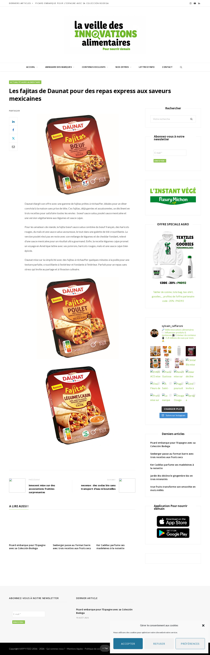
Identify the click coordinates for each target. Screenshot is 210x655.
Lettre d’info (147, 67)
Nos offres (122, 67)
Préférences (190, 643)
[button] (203, 625)
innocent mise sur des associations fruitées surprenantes (42, 489)
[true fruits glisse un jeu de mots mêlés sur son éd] (179, 351)
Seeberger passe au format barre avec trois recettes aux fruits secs (72, 547)
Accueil (30, 67)
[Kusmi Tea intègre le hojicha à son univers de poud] (191, 351)
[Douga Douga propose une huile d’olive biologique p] (179, 398)
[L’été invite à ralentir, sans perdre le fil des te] (191, 387)
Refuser (159, 643)
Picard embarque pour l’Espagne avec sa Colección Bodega (72, 3)
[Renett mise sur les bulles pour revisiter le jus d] (179, 375)
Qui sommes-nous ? (55, 648)
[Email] (13, 146)
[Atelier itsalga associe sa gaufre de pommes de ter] (155, 363)
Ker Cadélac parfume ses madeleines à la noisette (110, 547)
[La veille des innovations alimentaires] (105, 35)
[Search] (180, 67)
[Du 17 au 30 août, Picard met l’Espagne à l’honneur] (167, 351)
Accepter (128, 643)
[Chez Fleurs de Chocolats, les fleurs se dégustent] (155, 387)
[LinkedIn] (13, 121)
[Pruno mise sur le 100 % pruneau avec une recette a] (155, 398)
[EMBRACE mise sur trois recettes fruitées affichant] (155, 375)
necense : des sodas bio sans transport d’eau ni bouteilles (98, 487)
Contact (167, 67)
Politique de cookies (94, 648)
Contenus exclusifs (93, 67)
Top (106, 648)
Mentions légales (75, 648)
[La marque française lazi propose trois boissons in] (167, 398)
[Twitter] (13, 138)
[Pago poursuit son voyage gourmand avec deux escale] (179, 387)
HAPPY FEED (25, 648)
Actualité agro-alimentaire (25, 82)
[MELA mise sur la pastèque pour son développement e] (167, 363)
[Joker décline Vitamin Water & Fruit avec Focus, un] (191, 375)
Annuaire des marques (58, 67)
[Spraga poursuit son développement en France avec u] (191, 398)
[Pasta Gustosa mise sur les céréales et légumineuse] (167, 375)
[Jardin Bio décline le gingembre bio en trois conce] (155, 351)
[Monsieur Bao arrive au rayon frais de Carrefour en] (179, 363)
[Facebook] (13, 130)
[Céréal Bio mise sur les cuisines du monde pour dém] (191, 363)
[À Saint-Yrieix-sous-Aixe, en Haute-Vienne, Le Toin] (167, 387)
